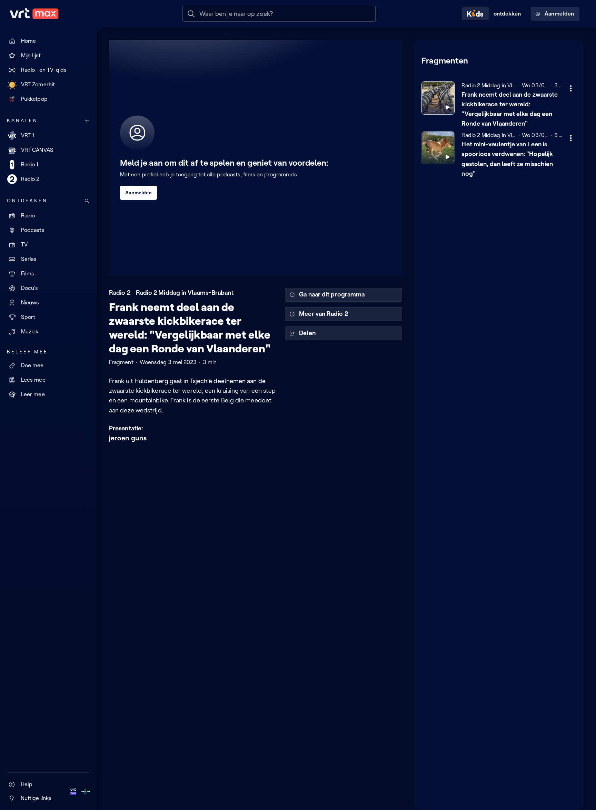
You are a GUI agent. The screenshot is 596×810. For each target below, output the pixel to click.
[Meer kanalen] (87, 121)
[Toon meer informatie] (571, 88)
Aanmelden (559, 14)
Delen (307, 333)
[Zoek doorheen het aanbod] (87, 201)
